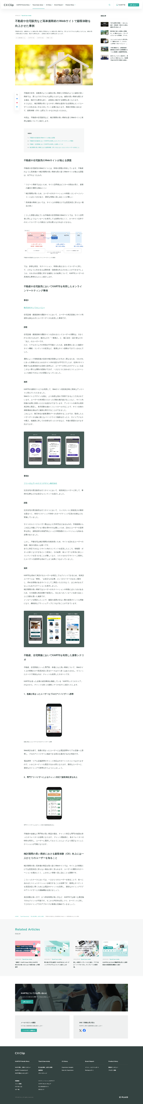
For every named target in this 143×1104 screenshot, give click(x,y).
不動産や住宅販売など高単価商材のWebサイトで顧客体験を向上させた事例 (62, 916)
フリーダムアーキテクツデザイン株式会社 (40, 483)
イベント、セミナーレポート (92, 1067)
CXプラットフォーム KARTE (45, 1080)
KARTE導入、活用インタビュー (23, 1067)
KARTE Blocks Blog (44, 1083)
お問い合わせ (133, 5)
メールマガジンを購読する (28, 1030)
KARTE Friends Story (23, 5)
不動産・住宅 (49, 37)
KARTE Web (40, 37)
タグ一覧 (17, 1089)
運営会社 (40, 1089)
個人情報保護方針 (42, 1086)
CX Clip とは (18, 1086)
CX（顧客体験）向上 (20, 37)
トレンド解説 (18, 1083)
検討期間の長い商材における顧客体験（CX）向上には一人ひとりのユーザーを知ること (54, 147)
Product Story (70, 5)
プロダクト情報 (112, 1070)
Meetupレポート (89, 1070)
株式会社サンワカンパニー (34, 307)
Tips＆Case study (37, 5)
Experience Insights (67, 1067)
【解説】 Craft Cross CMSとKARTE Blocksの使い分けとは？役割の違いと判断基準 (27, 964)
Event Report (58, 5)
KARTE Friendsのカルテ (21, 1070)
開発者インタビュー (113, 1067)
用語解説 (17, 1080)
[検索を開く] (109, 5)
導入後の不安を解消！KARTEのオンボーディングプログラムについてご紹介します (56, 963)
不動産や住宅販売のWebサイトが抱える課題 (42, 138)
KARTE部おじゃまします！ (22, 1073)
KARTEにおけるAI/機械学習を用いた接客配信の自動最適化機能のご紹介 (115, 963)
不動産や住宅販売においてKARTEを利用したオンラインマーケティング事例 (51, 141)
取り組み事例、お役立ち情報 (37, 916)
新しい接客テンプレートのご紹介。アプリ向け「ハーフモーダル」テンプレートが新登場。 (86, 964)
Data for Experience (67, 1070)
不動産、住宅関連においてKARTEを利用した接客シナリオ (46, 144)
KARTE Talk (31, 37)
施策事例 (40, 1070)
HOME (16, 916)
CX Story (48, 5)
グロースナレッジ (42, 1073)
